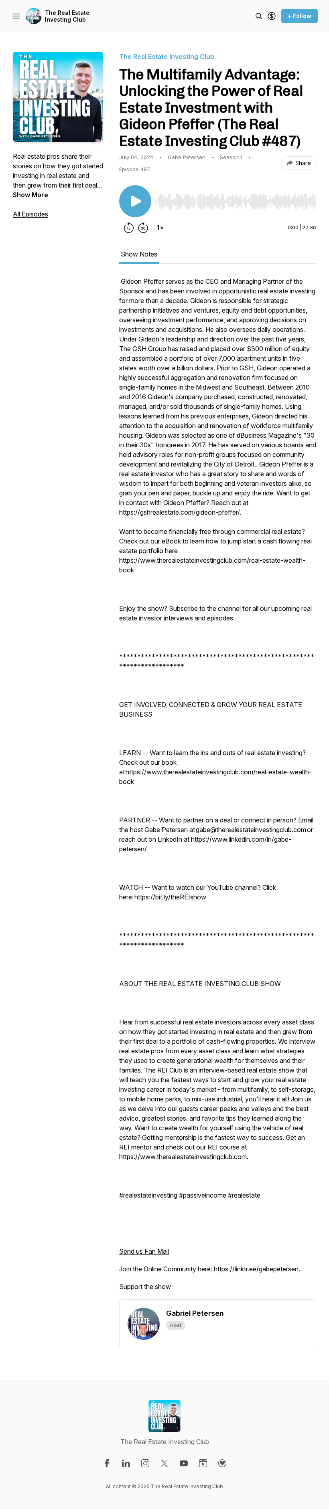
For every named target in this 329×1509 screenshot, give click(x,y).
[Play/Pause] (135, 201)
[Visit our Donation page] (222, 1463)
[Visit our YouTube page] (184, 1463)
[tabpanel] (217, 788)
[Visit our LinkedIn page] (126, 1463)
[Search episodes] (259, 16)
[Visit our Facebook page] (107, 1463)
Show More (30, 195)
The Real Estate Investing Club (67, 16)
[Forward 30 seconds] (143, 227)
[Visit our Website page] (203, 1463)
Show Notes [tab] (139, 254)
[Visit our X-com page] (164, 1463)
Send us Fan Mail (144, 1251)
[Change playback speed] (160, 227)
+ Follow (299, 15)
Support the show (145, 1287)
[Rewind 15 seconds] (128, 227)
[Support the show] (271, 16)
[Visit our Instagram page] (145, 1463)
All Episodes (30, 214)
